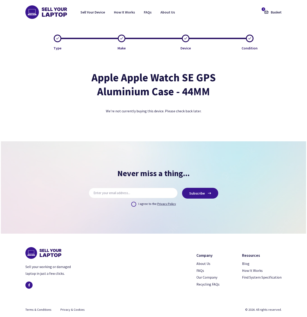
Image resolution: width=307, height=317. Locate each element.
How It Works (124, 12)
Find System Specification (262, 277)
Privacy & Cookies (72, 310)
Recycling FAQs (208, 284)
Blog (245, 263)
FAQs (147, 12)
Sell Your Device (92, 12)
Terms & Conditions (38, 310)
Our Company (206, 277)
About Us (167, 12)
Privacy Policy (166, 204)
